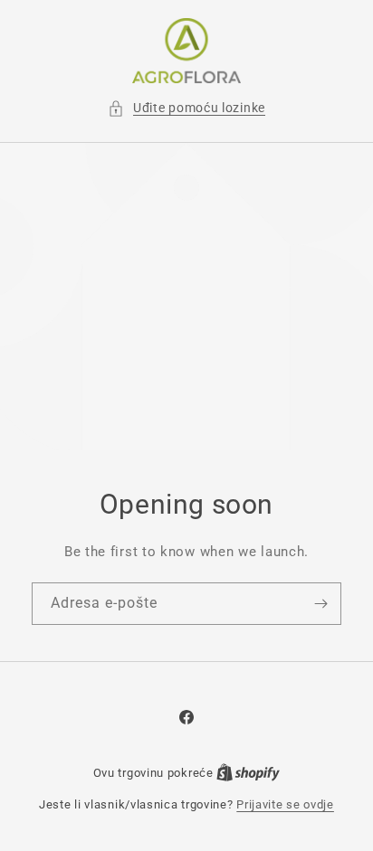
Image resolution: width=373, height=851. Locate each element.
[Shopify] (248, 773)
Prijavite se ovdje (285, 804)
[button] (186, 108)
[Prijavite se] (320, 603)
